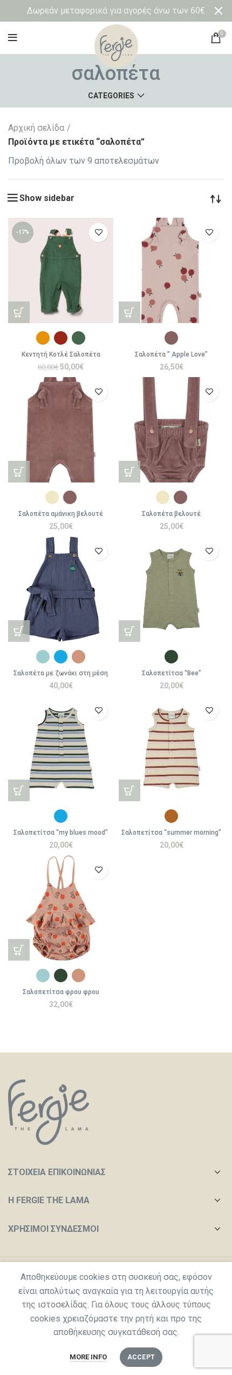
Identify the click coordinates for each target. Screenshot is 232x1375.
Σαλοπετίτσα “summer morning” (171, 832)
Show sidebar (46, 198)
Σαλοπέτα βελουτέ (171, 514)
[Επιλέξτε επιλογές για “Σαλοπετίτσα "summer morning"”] (129, 790)
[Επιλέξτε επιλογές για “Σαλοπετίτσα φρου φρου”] (19, 950)
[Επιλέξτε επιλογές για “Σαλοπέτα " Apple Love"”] (129, 312)
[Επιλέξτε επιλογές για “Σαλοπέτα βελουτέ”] (129, 471)
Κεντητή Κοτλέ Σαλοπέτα (61, 354)
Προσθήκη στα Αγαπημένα (98, 232)
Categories (111, 95)
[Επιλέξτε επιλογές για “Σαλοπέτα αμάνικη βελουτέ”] (19, 471)
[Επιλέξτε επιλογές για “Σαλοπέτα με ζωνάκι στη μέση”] (19, 631)
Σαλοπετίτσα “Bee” (171, 673)
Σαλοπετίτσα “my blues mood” (60, 832)
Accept (141, 1357)
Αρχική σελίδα (36, 128)
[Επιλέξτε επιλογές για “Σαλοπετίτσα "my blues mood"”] (19, 790)
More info (88, 1357)
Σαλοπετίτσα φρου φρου (61, 992)
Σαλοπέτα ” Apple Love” (171, 354)
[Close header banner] (218, 11)
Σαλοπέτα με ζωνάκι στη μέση (60, 673)
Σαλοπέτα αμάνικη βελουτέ (60, 514)
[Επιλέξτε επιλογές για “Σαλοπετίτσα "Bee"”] (129, 631)
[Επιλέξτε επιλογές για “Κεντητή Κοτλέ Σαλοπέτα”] (19, 312)
